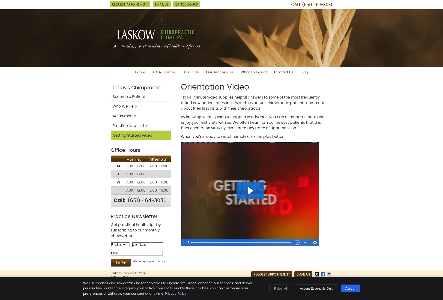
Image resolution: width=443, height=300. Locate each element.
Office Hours (186, 4)
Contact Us (283, 72)
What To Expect (254, 72)
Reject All (280, 288)
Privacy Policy (176, 293)
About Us (191, 72)
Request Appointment (130, 4)
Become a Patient (129, 97)
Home (140, 72)
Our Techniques (219, 72)
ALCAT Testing (164, 72)
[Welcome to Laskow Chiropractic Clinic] (157, 48)
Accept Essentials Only (316, 288)
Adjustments (124, 116)
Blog (304, 72)
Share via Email (329, 274)
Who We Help (125, 106)
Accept (350, 288)
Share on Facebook (323, 274)
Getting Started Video (132, 135)
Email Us (161, 4)
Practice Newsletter (130, 126)
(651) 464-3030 (317, 5)
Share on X (317, 274)
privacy (161, 261)
